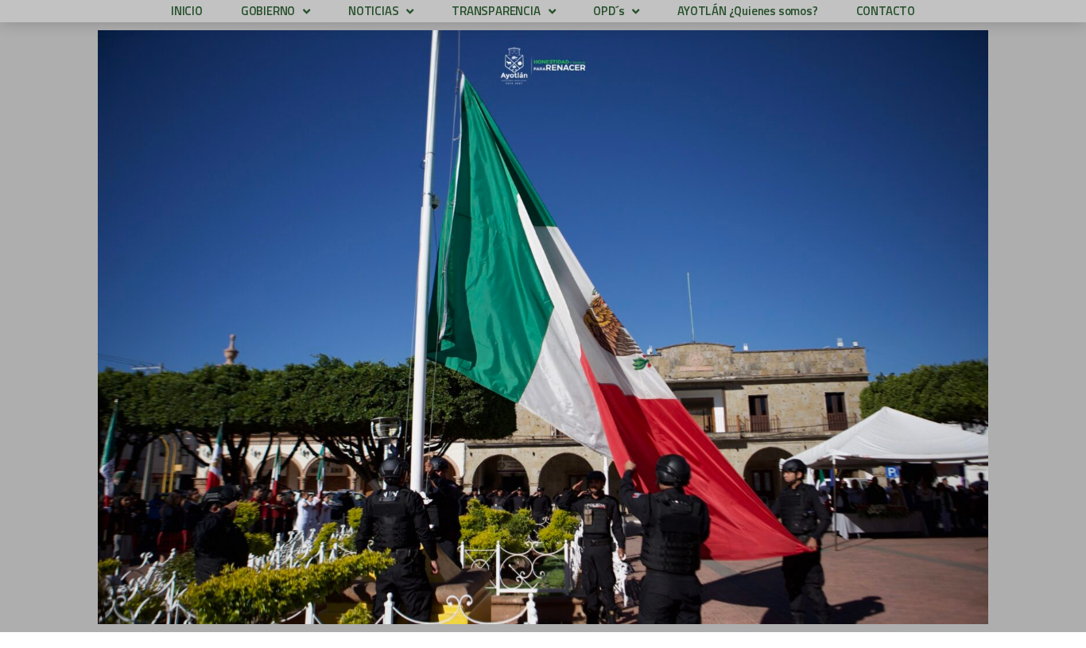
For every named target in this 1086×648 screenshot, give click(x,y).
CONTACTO (885, 11)
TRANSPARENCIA (496, 11)
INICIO (187, 11)
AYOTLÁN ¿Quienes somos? (747, 11)
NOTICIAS (373, 11)
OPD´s (608, 11)
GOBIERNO (268, 11)
